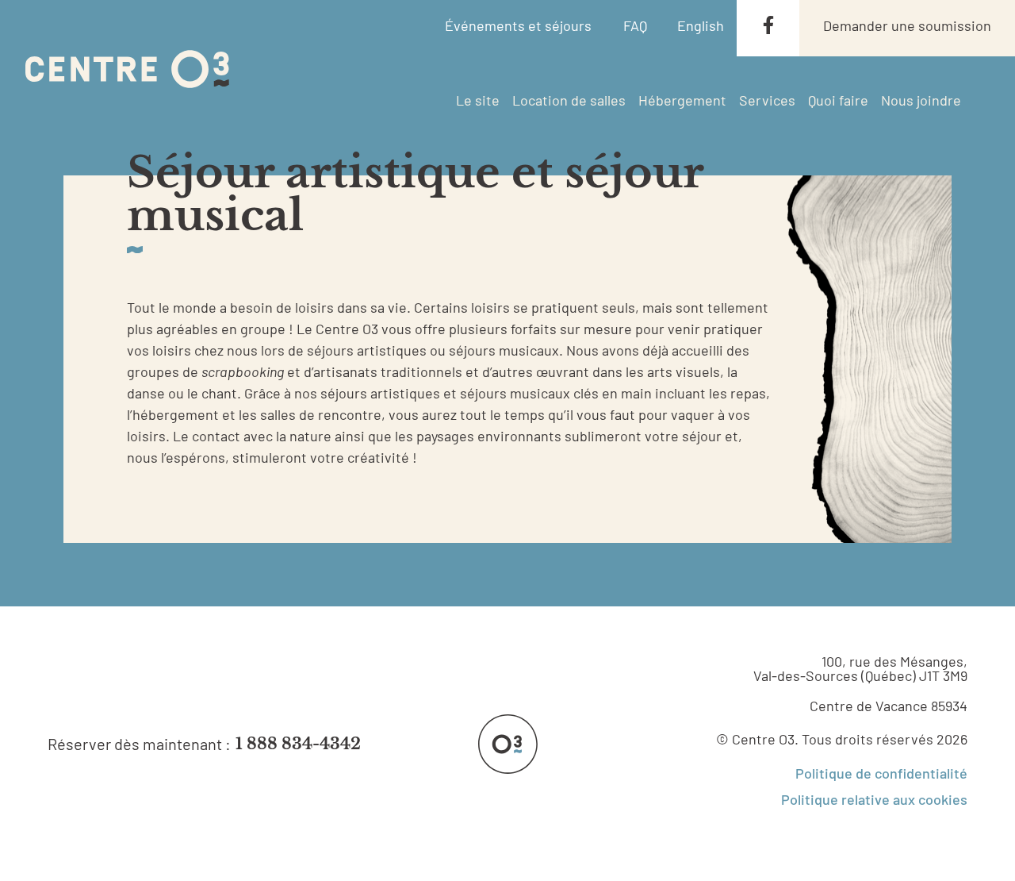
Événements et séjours (518, 25)
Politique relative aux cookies (874, 799)
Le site (478, 100)
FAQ (635, 25)
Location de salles (569, 100)
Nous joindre (921, 100)
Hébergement (682, 100)
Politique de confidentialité (881, 773)
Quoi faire (838, 100)
